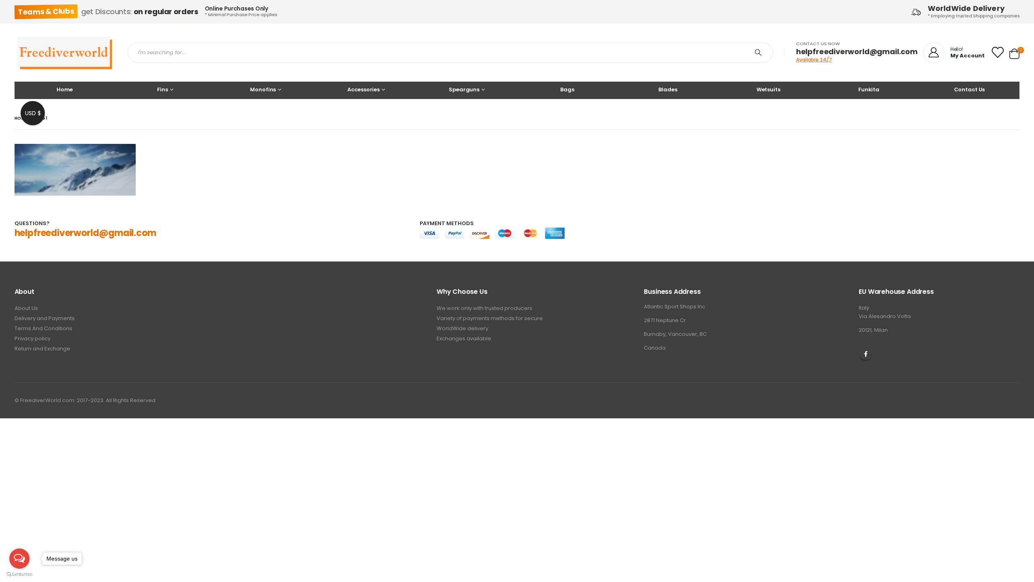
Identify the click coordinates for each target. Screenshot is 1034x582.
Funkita (868, 89)
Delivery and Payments (45, 318)
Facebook (866, 354)
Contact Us (969, 89)
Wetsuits (768, 89)
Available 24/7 (814, 59)
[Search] (760, 52)
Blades (667, 89)
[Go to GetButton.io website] (19, 573)
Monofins (263, 89)
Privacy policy (32, 338)
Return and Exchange (42, 348)
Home (65, 89)
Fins (162, 89)
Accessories (363, 89)
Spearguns (464, 89)
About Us (26, 308)
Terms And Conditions (43, 328)
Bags (567, 89)
